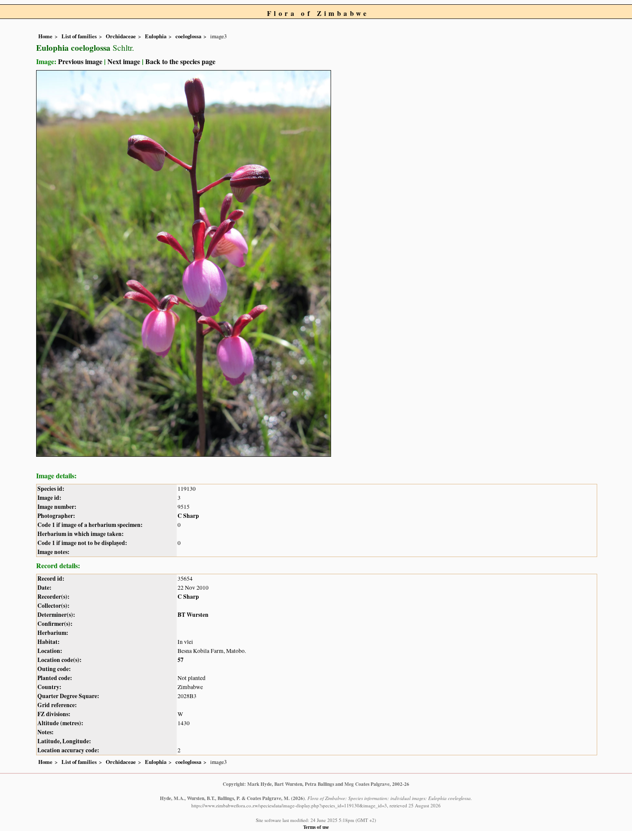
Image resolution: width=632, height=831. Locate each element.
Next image (123, 61)
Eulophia (155, 36)
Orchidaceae (121, 36)
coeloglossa (188, 36)
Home (45, 36)
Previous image (80, 61)
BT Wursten (193, 614)
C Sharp (188, 515)
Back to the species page (180, 61)
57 (181, 660)
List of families (79, 36)
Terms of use (316, 827)
